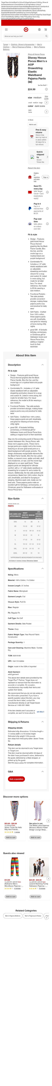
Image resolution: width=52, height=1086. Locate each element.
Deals (8, 15)
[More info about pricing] (46, 89)
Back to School (19, 2)
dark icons (30, 111)
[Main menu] (6, 29)
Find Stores (30, 19)
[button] (38, 85)
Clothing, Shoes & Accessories (22, 44)
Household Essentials (18, 6)
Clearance (13, 15)
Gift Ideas (10, 12)
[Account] (39, 29)
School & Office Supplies (29, 8)
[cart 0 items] (45, 29)
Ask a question (16, 779)
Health (12, 8)
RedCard (15, 19)
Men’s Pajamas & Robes (21, 47)
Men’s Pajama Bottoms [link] (12, 916)
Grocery (8, 6)
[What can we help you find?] (26, 36)
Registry (9, 19)
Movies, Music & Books (34, 10)
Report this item (34, 168)
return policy (19, 762)
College (26, 2)
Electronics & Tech (12, 10)
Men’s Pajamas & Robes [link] (33, 916)
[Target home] (26, 29)
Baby (27, 6)
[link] (38, 85)
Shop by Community (26, 12)
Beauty (31, 6)
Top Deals (43, 15)
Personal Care (38, 6)
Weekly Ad (12, 17)
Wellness (18, 8)
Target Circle (22, 19)
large (41, 103)
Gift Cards (16, 12)
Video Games (22, 10)
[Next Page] (46, 102)
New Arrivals (21, 15)
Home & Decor (14, 4)
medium (35, 103)
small (30, 103)
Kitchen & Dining (24, 4)
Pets (8, 8)
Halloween (32, 2)
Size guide (46, 97)
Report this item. (40, 711)
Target (5, 44)
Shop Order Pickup (22, 17)
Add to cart (32, 124)
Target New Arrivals (7, 2)
